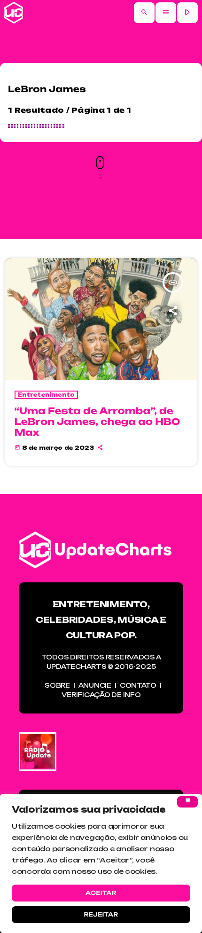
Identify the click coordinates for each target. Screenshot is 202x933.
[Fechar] (187, 802)
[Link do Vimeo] (13, 13)
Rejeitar (101, 914)
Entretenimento (46, 395)
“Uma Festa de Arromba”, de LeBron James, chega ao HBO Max (97, 421)
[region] (101, 863)
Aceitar (101, 892)
